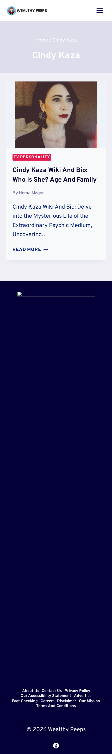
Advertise (82, 696)
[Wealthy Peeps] (27, 10)
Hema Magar (31, 193)
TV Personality (32, 157)
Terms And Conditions (56, 706)
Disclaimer (66, 701)
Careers (47, 701)
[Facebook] (56, 745)
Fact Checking (25, 701)
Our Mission (89, 701)
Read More (30, 250)
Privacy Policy (77, 691)
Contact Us (52, 691)
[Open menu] (100, 10)
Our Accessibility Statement (46, 696)
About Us (30, 691)
